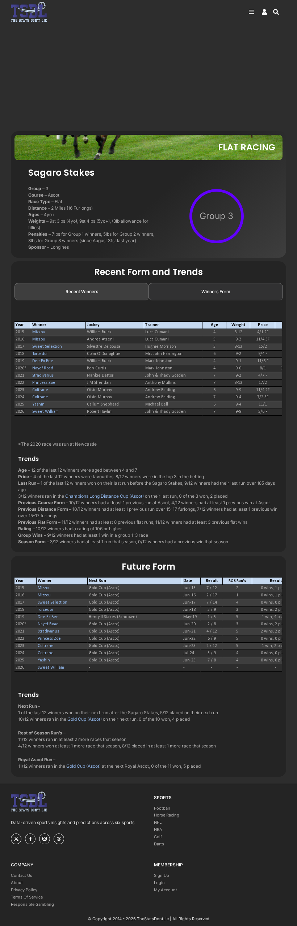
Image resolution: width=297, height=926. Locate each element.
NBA (158, 829)
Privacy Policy (24, 889)
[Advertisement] (148, 77)
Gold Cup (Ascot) (84, 719)
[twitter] (16, 838)
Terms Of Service (27, 897)
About (17, 882)
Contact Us (21, 875)
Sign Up (161, 875)
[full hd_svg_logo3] (29, 4)
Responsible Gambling (32, 904)
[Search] (279, 12)
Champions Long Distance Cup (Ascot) (104, 496)
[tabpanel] (148, 368)
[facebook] (30, 838)
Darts (159, 843)
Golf (158, 836)
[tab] (81, 291)
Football (162, 808)
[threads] (59, 838)
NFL (158, 822)
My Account (165, 889)
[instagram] (44, 838)
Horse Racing (166, 815)
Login (159, 882)
